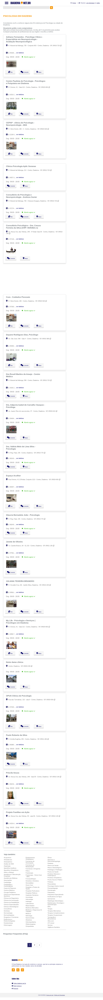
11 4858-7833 (12, 634)
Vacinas (50, 925)
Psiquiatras (51, 892)
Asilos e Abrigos (9, 872)
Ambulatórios (8, 862)
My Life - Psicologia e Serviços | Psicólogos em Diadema (20, 621)
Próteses (50, 882)
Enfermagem (8, 925)
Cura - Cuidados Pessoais (18, 297)
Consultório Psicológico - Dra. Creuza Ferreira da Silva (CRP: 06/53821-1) (23, 226)
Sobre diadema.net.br (19, 983)
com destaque (90, 3)
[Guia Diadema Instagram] (23, 970)
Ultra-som (51, 921)
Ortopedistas (30, 926)
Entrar (74, 3)
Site (11, 72)
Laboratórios (30, 903)
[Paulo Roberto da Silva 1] (11, 759)
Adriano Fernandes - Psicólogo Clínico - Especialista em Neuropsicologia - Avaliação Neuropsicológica (24, 39)
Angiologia (7, 866)
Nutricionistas (30, 918)
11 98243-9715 (13, 784)
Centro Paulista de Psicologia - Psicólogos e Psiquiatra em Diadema (25, 82)
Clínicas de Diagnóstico (11, 898)
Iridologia (28, 901)
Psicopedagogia (53, 888)
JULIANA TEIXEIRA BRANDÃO (20, 581)
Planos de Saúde (53, 865)
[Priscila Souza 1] (11, 798)
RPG (49, 906)
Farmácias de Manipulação (30, 865)
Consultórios (8, 909)
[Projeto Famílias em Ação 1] (11, 838)
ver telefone (20, 53)
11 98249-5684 (13, 524)
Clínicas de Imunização (11, 900)
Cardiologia (7, 882)
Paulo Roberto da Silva (17, 735)
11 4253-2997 (12, 94)
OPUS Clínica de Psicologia (19, 696)
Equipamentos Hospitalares (30, 858)
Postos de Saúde (53, 872)
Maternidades (30, 905)
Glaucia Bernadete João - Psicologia (23, 515)
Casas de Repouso (10, 888)
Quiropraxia (51, 899)
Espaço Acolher (13, 476)
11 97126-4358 (13, 239)
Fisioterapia (29, 873)
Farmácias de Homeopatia (30, 862)
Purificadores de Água (55, 896)
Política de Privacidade (59, 995)
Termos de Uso (49, 995)
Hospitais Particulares (32, 891)
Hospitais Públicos (31, 893)
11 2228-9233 (12, 134)
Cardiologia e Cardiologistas (8, 885)
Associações (8, 880)
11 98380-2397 (13, 745)
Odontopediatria (31, 922)
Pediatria (50, 863)
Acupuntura (7, 857)
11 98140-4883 (13, 458)
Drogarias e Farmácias (11, 917)
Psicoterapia (51, 890)
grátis (98, 3)
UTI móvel (51, 923)
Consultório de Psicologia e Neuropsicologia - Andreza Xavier (21, 196)
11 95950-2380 (13, 346)
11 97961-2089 (13, 553)
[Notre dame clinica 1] (11, 682)
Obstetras (29, 920)
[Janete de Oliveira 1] (11, 567)
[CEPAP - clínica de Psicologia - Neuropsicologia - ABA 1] (11, 149)
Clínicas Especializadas (11, 904)
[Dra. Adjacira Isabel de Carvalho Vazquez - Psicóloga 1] (11, 433)
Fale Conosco (17, 986)
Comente (26, 72)
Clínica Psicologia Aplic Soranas (21, 166)
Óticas (50, 857)
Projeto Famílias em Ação (18, 812)
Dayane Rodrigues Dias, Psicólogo (22, 335)
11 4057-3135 (12, 177)
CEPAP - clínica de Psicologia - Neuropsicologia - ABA (20, 124)
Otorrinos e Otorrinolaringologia (54, 860)
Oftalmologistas (31, 924)
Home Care (29, 885)
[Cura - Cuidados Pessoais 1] (11, 321)
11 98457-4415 (13, 487)
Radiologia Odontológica (55, 901)
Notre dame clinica (15, 662)
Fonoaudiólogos (31, 879)
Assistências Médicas (10, 878)
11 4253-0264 (12, 823)
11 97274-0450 (13, 208)
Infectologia (29, 899)
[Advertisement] (35, 279)
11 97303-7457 (13, 306)
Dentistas (7, 911)
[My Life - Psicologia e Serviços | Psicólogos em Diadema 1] (11, 648)
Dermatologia (8, 913)
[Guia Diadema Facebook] (14, 970)
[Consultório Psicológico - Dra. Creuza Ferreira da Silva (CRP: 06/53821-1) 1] (11, 253)
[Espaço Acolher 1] (11, 501)
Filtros (28, 871)
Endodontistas (8, 923)
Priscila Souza (13, 773)
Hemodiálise (29, 883)
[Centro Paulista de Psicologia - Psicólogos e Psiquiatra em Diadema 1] (11, 109)
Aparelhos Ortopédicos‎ (11, 870)
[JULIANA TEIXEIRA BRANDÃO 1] (11, 607)
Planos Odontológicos (54, 867)
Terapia (50, 909)
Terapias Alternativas (54, 911)
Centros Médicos (9, 890)
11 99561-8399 (13, 592)
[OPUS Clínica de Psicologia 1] (11, 721)
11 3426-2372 (12, 388)
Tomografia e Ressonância (52, 918)
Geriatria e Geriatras (32, 881)
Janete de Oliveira (14, 542)
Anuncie (15, 988)
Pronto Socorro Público (55, 880)
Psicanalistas (52, 884)
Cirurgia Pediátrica (10, 892)
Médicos (28, 913)
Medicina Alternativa (32, 908)
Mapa (39, 72)
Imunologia (29, 897)
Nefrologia (29, 915)
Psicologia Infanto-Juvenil (56, 886)
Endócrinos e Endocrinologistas (9, 920)
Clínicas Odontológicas (11, 906)
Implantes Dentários (32, 895)
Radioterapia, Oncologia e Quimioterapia (56, 903)
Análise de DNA (9, 864)
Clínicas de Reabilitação (11, 902)
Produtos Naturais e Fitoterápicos (54, 874)
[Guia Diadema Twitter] (18, 970)
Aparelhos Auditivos (10, 868)
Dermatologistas (9, 915)
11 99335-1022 (13, 53)
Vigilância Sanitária (54, 927)
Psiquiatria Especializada (55, 894)
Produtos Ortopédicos (54, 877)
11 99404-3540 (13, 418)
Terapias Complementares (56, 913)
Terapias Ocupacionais (55, 915)
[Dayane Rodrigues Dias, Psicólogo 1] (11, 360)
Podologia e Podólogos (55, 870)
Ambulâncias (8, 859)
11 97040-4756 (13, 707)
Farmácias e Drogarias (33, 869)
